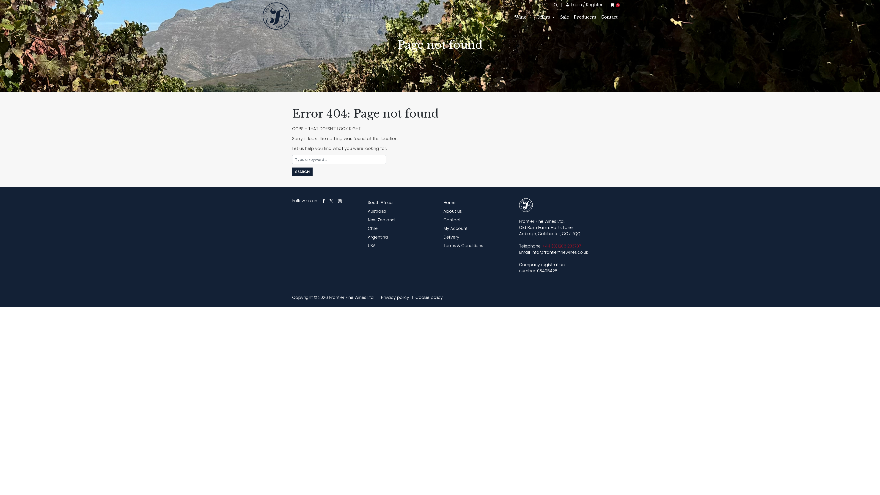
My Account (455, 228)
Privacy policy (395, 297)
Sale (564, 17)
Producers (585, 17)
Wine (520, 17)
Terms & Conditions (463, 245)
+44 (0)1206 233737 (561, 246)
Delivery (451, 237)
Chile (373, 228)
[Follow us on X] (331, 201)
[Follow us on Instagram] (340, 201)
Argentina (378, 237)
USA (372, 245)
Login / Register (586, 5)
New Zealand (381, 220)
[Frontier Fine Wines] (276, 16)
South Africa (380, 202)
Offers (543, 17)
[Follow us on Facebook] (324, 201)
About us (452, 211)
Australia (377, 211)
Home (449, 202)
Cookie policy (429, 297)
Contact (609, 17)
